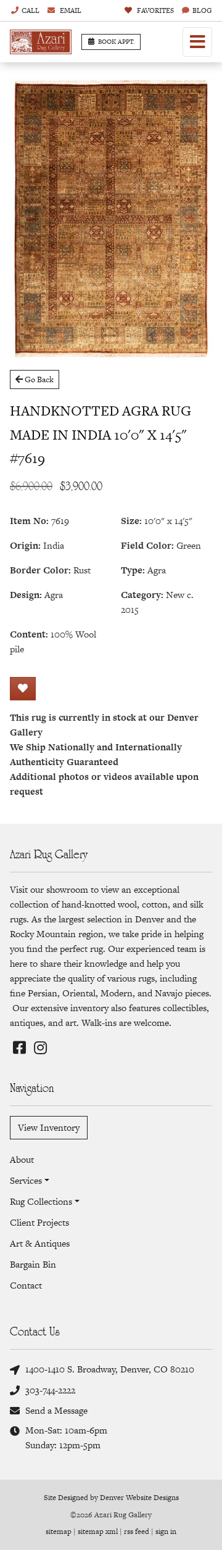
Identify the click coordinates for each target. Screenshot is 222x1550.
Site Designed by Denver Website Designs (111, 1497)
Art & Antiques (40, 1243)
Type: (133, 570)
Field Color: (147, 545)
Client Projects (39, 1222)
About (22, 1159)
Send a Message (56, 1410)
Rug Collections (41, 1201)
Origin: (25, 545)
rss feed (136, 1531)
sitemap (59, 1531)
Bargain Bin (33, 1264)
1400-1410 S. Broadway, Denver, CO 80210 (109, 1369)
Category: (142, 594)
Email (69, 10)
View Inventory (49, 1127)
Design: (26, 594)
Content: (29, 634)
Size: (131, 520)
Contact (26, 1285)
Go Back (38, 379)
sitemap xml (98, 1531)
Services (26, 1180)
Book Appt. (116, 41)
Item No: (29, 520)
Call (30, 10)
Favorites (154, 10)
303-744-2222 (50, 1390)
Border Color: (40, 570)
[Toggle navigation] (197, 42)
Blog (202, 10)
